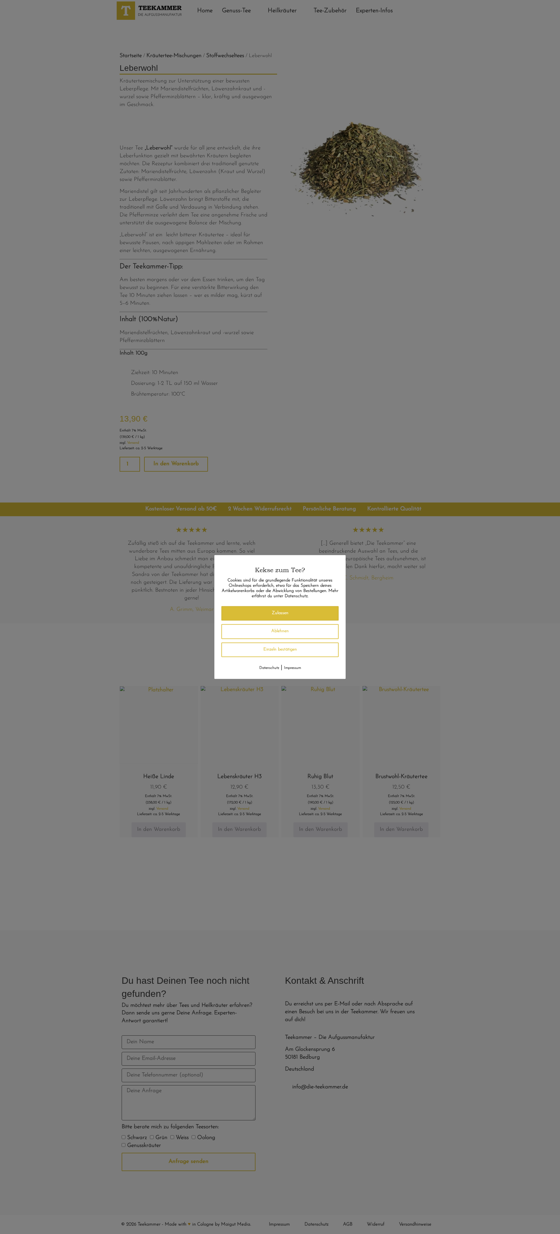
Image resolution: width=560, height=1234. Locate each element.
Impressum (292, 668)
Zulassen (280, 613)
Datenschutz (269, 668)
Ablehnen (280, 631)
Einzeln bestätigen (280, 649)
